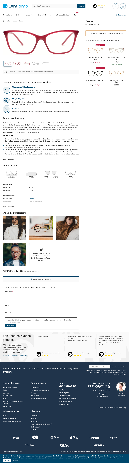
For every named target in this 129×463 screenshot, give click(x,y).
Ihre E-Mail (8, 313)
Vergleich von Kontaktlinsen (12, 421)
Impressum (34, 416)
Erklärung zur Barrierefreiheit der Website (13, 402)
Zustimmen (7, 460)
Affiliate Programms (65, 401)
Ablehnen (15, 460)
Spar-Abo (62, 390)
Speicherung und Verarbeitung (30, 320)
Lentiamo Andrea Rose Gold (95, 58)
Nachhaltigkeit (35, 427)
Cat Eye (31, 198)
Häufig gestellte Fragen (38, 399)
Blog (4, 416)
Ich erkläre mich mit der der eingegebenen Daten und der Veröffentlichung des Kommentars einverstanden (38, 321)
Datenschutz (7, 406)
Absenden (10, 326)
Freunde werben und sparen (67, 398)
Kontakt (33, 430)
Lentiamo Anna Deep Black (95, 80)
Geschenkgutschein (65, 396)
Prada (21, 21)
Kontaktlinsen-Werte (9, 418)
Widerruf (33, 393)
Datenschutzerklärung (95, 458)
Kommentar (9, 291)
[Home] (3, 21)
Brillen (8, 21)
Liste (99, 456)
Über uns (33, 418)
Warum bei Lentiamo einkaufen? (41, 424)
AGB (4, 399)
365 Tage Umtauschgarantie (40, 390)
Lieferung (6, 393)
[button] (7, 63)
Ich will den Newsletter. (118, 367)
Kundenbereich (35, 387)
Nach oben (19, 451)
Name (7, 305)
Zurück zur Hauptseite (9, 451)
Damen (15, 21)
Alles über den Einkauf (10, 387)
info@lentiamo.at (104, 396)
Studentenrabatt (64, 404)
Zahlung (5, 390)
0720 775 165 (105, 394)
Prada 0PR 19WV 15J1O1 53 (116, 58)
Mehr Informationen (112, 458)
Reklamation (35, 396)
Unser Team (34, 421)
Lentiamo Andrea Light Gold (116, 81)
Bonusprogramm (64, 393)
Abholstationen (8, 396)
